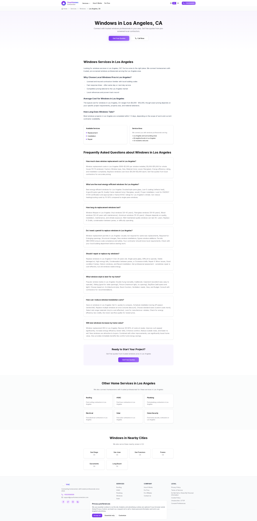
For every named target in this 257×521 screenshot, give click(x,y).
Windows (83, 9)
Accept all (97, 515)
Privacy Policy (176, 487)
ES (178, 3)
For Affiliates (148, 493)
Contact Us (147, 496)
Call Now (140, 38)
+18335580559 (69, 494)
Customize (122, 515)
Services (85, 3)
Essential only (110, 515)
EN (174, 3)
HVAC (118, 490)
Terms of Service (177, 490)
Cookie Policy (176, 498)
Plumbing (119, 493)
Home (65, 9)
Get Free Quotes (119, 38)
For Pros (107, 3)
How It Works (97, 3)
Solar (118, 498)
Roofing (119, 487)
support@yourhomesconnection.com (76, 497)
